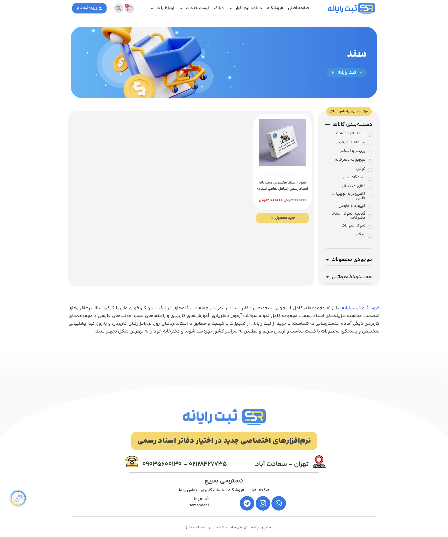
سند (357, 55)
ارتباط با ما (165, 8)
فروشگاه (275, 8)
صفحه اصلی (298, 8)
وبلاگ (219, 8)
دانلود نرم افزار (248, 8)
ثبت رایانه (342, 10)
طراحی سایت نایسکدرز (202, 527)
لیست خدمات (197, 8)
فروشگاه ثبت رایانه (361, 308)
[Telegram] (247, 503)
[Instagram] (263, 503)
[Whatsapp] (278, 503)
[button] (224, 441)
